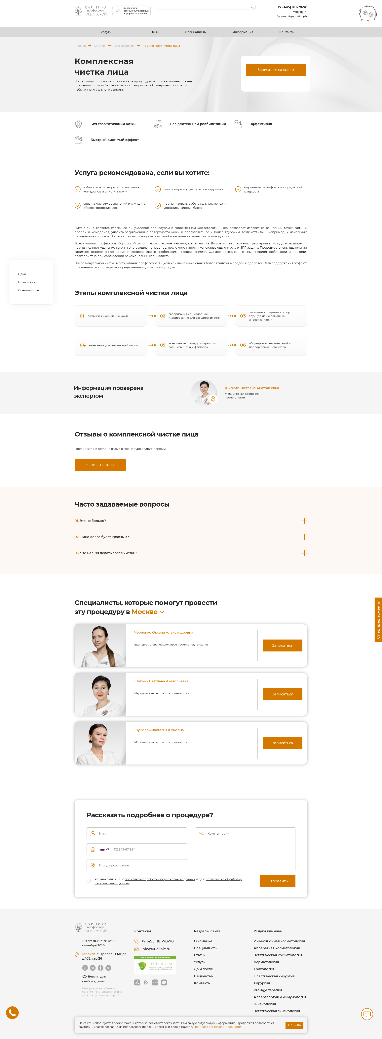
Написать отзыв (100, 465)
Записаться (282, 645)
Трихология (264, 969)
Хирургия (262, 983)
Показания (26, 282)
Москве (145, 612)
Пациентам (203, 976)
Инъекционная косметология (279, 941)
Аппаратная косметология (277, 948)
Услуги (106, 32)
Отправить (278, 881)
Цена (22, 274)
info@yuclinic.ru (155, 949)
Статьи (200, 955)
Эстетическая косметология (278, 955)
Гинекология (265, 1004)
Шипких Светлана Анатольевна (252, 388)
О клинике (203, 941)
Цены (155, 32)
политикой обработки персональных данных (160, 879)
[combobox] (106, 849)
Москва (298, 11)
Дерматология (266, 962)
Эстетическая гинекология (277, 1011)
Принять (294, 1025)
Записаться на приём (276, 70)
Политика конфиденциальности (217, 1027)
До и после (203, 969)
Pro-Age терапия (268, 990)
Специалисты (196, 32)
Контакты (286, 32)
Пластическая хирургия (274, 976)
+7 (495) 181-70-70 (292, 7)
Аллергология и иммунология (280, 997)
